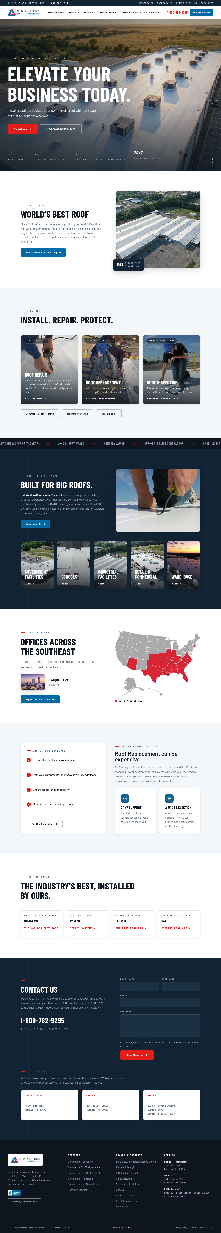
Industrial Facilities (126, 1195)
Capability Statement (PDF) (24, 1201)
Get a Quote (199, 12)
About (193, 1227)
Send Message (134, 1054)
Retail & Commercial (126, 1201)
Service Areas (152, 12)
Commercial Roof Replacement (84, 1172)
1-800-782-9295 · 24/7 (62, 129)
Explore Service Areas (37, 699)
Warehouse (122, 1206)
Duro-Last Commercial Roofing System (136, 1161)
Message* (126, 1011)
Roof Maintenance (77, 413)
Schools (120, 1189)
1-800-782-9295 (58, 3)
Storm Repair (109, 413)
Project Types (130, 12)
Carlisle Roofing (124, 1178)
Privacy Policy (130, 1046)
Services (88, 12)
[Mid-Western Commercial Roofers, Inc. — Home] (23, 12)
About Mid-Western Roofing (62, 12)
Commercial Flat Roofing (40, 413)
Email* (124, 995)
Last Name (168, 979)
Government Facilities (127, 1184)
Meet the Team (206, 1227)
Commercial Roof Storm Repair (84, 1184)
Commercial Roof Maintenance (84, 1167)
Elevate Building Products (129, 1167)
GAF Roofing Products (127, 1172)
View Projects (33, 523)
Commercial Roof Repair (80, 1178)
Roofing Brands (108, 12)
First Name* (128, 979)
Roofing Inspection (42, 823)
